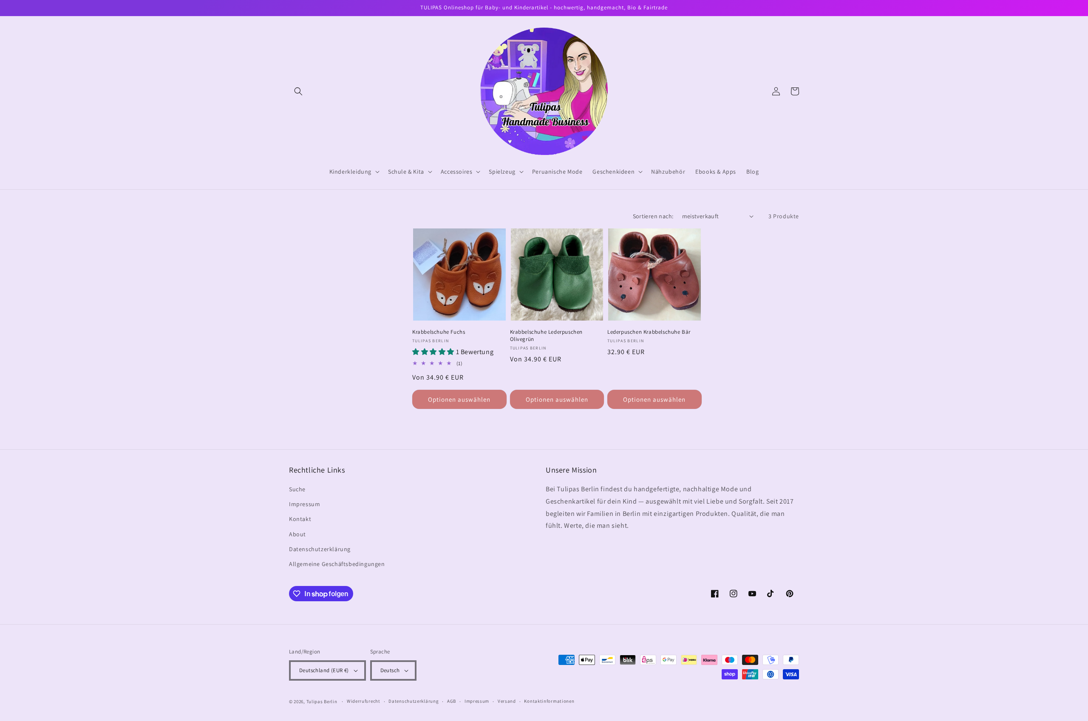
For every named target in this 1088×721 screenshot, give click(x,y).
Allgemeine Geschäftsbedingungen (337, 564)
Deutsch (390, 670)
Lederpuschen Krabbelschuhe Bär (649, 332)
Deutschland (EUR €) (324, 670)
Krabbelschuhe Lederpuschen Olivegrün (546, 336)
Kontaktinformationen (549, 701)
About (297, 534)
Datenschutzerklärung (320, 549)
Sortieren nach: (653, 216)
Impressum (304, 504)
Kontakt (300, 519)
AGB (451, 701)
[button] (298, 91)
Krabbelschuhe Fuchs (438, 332)
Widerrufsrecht (363, 701)
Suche (297, 489)
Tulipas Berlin (321, 701)
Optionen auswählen (459, 399)
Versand (507, 701)
